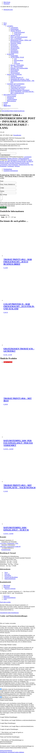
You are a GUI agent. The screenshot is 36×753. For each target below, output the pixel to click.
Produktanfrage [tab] (7, 169)
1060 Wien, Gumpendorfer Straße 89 (10, 546)
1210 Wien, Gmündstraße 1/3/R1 (9, 543)
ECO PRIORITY (22, 160)
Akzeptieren (3, 612)
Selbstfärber (3, 158)
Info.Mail (7, 161)
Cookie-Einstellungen (13, 612)
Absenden (3, 207)
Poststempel (3, 166)
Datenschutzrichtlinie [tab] (6, 743)
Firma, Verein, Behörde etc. (7, 184)
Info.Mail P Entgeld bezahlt (18, 161)
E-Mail (2, 188)
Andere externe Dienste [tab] (6, 700)
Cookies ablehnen (19, 752)
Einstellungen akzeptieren (7, 752)
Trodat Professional (23, 158)
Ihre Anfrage (3, 194)
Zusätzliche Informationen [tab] (10, 170)
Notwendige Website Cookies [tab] (8, 644)
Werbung (17, 166)
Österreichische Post (24, 164)
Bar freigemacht (12, 160)
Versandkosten (17, 135)
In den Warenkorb (5, 155)
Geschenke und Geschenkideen (15, 84)
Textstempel (10, 166)
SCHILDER (10, 54)
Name (1, 181)
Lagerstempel (27, 157)
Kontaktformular (6, 549)
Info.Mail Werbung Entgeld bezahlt (19, 163)
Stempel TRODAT (12, 158)
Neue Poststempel (13, 164)
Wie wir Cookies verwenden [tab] (8, 623)
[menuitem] (19, 2)
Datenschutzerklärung (6, 750)
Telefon (2, 191)
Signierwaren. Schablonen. (14, 74)
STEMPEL (10, 26)
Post (32, 164)
